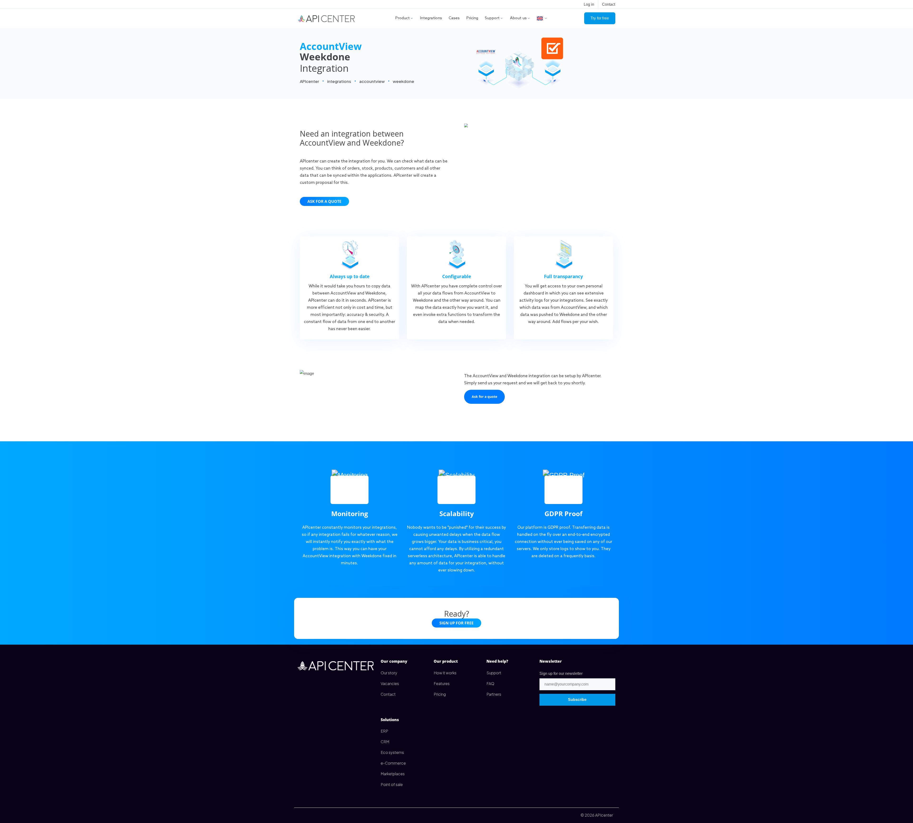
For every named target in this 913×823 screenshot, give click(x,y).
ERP (384, 730)
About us (518, 18)
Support (492, 18)
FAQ (490, 683)
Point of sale (392, 784)
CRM (385, 741)
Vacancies (390, 683)
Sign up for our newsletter (561, 673)
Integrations (431, 18)
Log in (589, 4)
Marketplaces (393, 773)
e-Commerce (393, 763)
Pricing (472, 18)
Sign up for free (456, 623)
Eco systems (392, 752)
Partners (493, 694)
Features (442, 683)
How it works (445, 672)
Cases (454, 18)
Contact (608, 4)
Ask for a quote (324, 201)
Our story (389, 672)
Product (402, 18)
